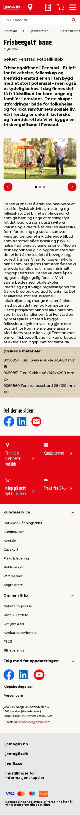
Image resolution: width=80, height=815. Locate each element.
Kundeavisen (14, 532)
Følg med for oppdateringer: (31, 661)
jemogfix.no (16, 744)
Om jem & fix (16, 595)
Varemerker (13, 576)
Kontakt (10, 541)
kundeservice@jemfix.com (32, 722)
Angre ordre (13, 585)
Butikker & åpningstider (23, 523)
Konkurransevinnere (20, 633)
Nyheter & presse (18, 606)
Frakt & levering (16, 558)
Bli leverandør (15, 650)
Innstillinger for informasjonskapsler (24, 775)
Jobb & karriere (16, 615)
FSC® (8, 642)
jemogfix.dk (16, 754)
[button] (36, 187)
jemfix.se (13, 763)
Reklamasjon (14, 567)
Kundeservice (17, 512)
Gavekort (11, 550)
